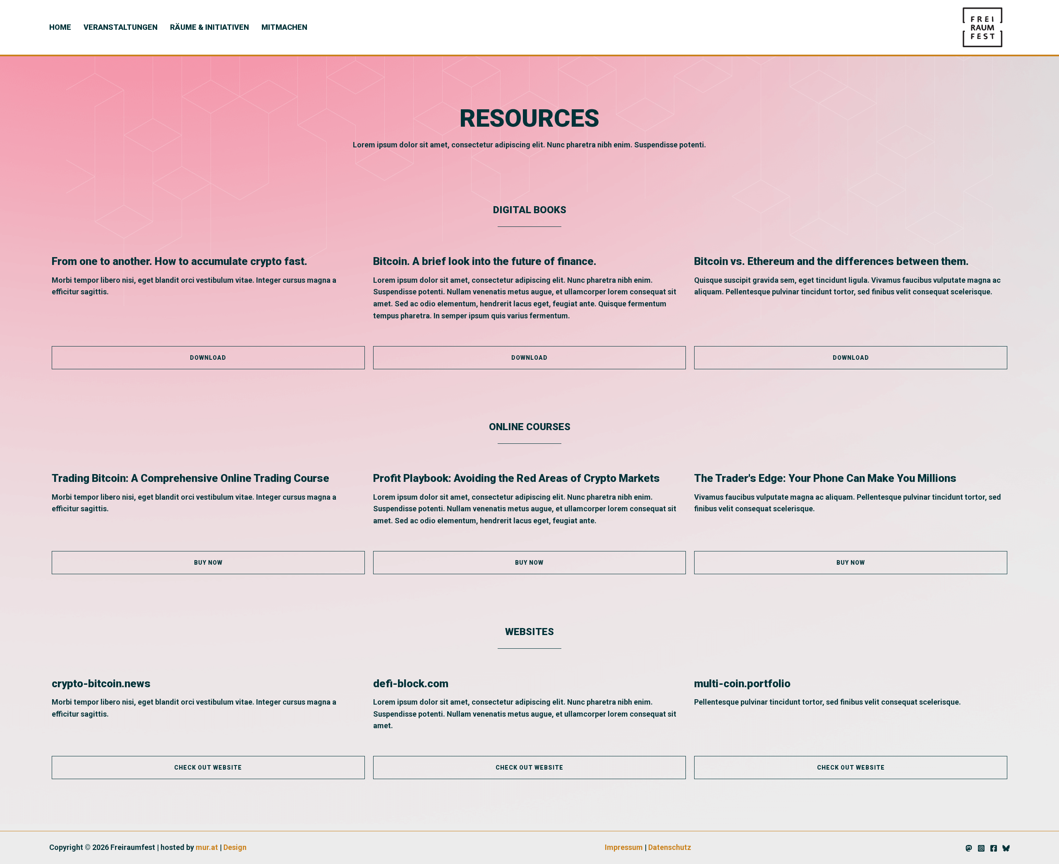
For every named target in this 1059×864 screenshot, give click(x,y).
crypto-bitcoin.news (101, 683)
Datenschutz (669, 847)
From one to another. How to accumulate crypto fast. (179, 261)
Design (235, 847)
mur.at (207, 847)
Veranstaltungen (121, 27)
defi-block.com (410, 683)
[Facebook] (993, 848)
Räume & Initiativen (209, 27)
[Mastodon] (969, 848)
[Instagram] (981, 848)
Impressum (624, 847)
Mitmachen (284, 27)
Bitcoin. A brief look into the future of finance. (485, 261)
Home (60, 27)
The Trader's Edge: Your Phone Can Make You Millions (825, 478)
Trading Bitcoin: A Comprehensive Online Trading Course (190, 478)
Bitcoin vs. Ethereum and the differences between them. (831, 261)
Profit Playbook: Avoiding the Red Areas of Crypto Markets (516, 478)
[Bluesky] (1006, 848)
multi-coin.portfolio (742, 683)
